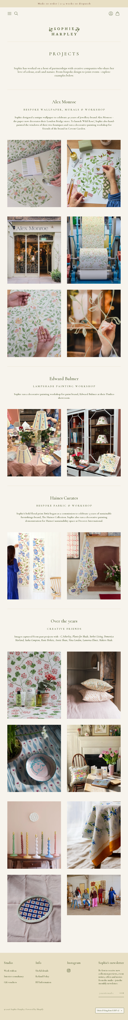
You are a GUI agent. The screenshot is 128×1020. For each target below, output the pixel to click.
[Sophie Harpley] (64, 29)
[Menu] (9, 13)
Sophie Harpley (17, 1009)
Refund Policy (42, 976)
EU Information (43, 982)
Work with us (10, 970)
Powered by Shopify (35, 1009)
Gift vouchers (10, 982)
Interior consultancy (14, 976)
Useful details (42, 970)
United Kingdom (108, 1010)
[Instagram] (68, 971)
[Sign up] (122, 993)
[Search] (16, 13)
